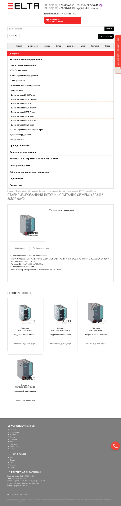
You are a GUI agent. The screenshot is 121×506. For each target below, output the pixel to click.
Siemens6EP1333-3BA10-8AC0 (25, 386)
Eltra (11, 462)
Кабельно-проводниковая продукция (29, 172)
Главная (18, 46)
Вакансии (71, 46)
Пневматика (16, 185)
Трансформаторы (17, 140)
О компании (33, 46)
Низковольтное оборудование (26, 59)
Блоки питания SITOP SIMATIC (24, 121)
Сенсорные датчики (20, 165)
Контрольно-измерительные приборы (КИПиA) (34, 159)
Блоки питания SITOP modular (23, 108)
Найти (109, 29)
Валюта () (13, 36)
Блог (83, 46)
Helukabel (13, 467)
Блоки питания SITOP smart (22, 125)
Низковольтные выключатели (23, 65)
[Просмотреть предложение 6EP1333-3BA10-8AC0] (25, 368)
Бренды (47, 46)
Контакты (95, 46)
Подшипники (16, 178)
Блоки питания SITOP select (23, 116)
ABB (11, 458)
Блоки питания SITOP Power (23, 112)
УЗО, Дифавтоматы (18, 70)
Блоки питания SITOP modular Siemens (82, 191)
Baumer (13, 460)
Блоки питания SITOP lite (21, 104)
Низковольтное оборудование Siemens (30, 191)
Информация (21, 248)
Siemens (13, 465)
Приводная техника (20, 145)
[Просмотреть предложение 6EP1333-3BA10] (96, 312)
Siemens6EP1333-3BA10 (96, 329)
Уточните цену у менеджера (24, 344)
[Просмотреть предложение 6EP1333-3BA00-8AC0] (60, 312)
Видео (107, 46)
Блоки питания (16, 90)
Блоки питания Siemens (56, 191)
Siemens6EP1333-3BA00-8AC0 (60, 329)
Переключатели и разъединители (25, 85)
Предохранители (17, 80)
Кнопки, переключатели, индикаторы (26, 129)
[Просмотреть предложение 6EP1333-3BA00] (25, 312)
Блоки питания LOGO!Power (23, 95)
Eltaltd (58, 270)
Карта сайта (14, 446)
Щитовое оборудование (20, 134)
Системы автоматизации (23, 152)
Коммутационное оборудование (24, 75)
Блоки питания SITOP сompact (24, 99)
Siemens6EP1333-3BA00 (25, 329)
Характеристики (42, 248)
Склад (58, 46)
